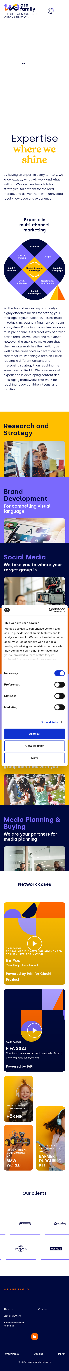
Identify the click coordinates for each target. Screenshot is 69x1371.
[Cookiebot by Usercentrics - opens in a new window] (49, 610)
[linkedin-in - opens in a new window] (34, 1336)
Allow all (34, 733)
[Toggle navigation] (60, 11)
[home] (20, 11)
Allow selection (34, 745)
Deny (34, 757)
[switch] (59, 685)
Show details (49, 722)
